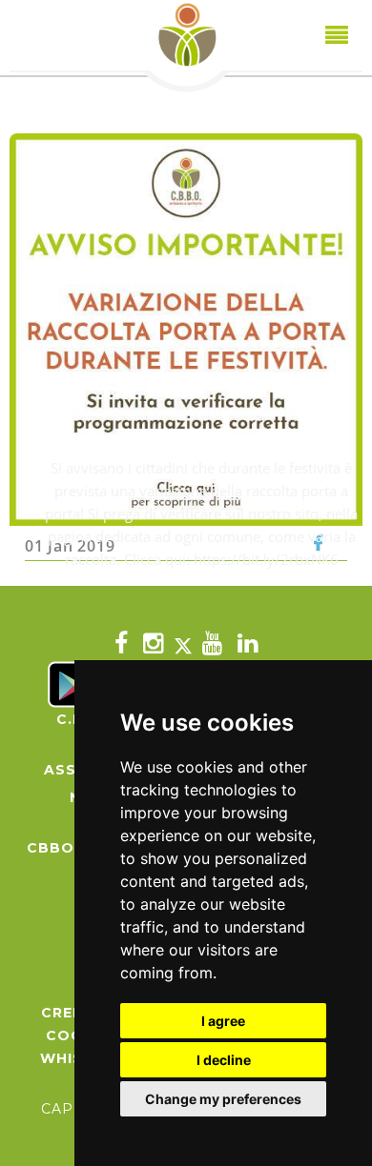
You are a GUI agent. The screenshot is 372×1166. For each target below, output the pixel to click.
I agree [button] (223, 1021)
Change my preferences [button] (223, 1099)
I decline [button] (223, 1060)
